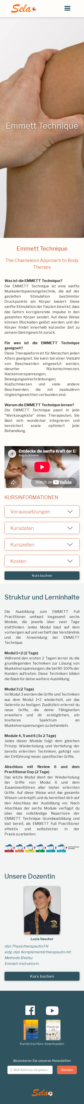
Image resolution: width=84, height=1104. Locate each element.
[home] (22, 8)
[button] (67, 8)
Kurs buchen (42, 576)
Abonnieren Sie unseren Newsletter (42, 1061)
